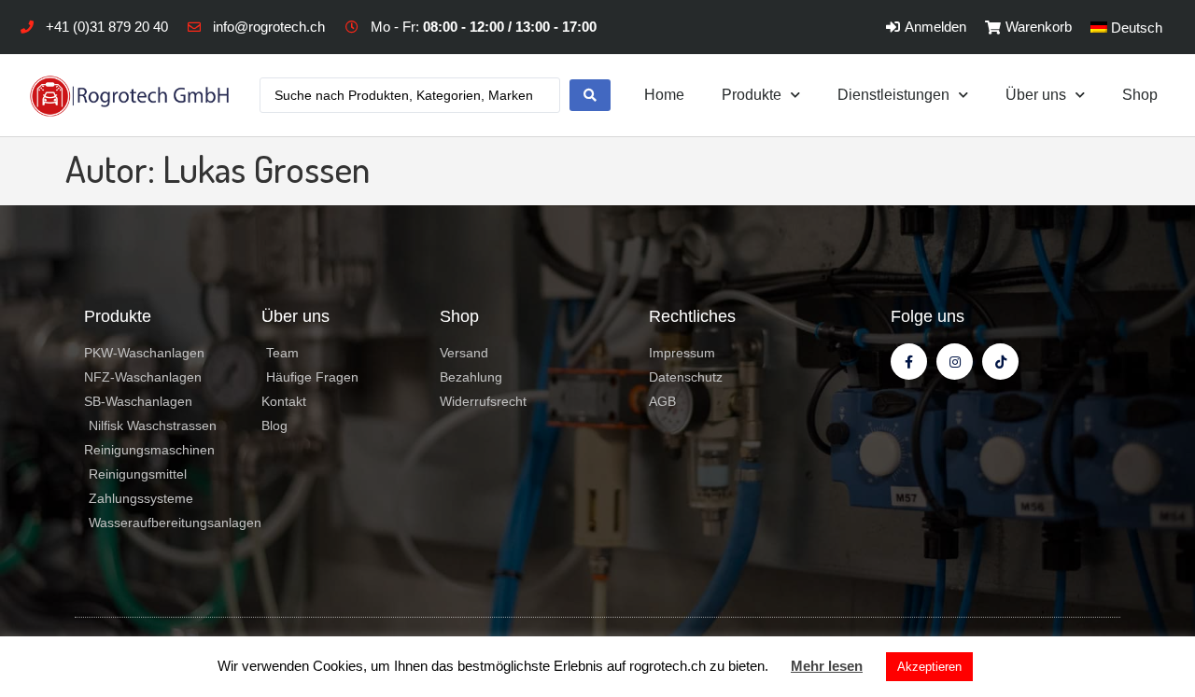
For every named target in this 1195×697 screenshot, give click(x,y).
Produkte (751, 95)
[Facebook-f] (909, 361)
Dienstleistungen (893, 95)
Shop (1140, 95)
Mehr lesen (827, 666)
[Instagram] (954, 361)
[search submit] (590, 95)
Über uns (1035, 95)
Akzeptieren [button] (929, 667)
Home (664, 95)
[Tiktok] (1000, 361)
